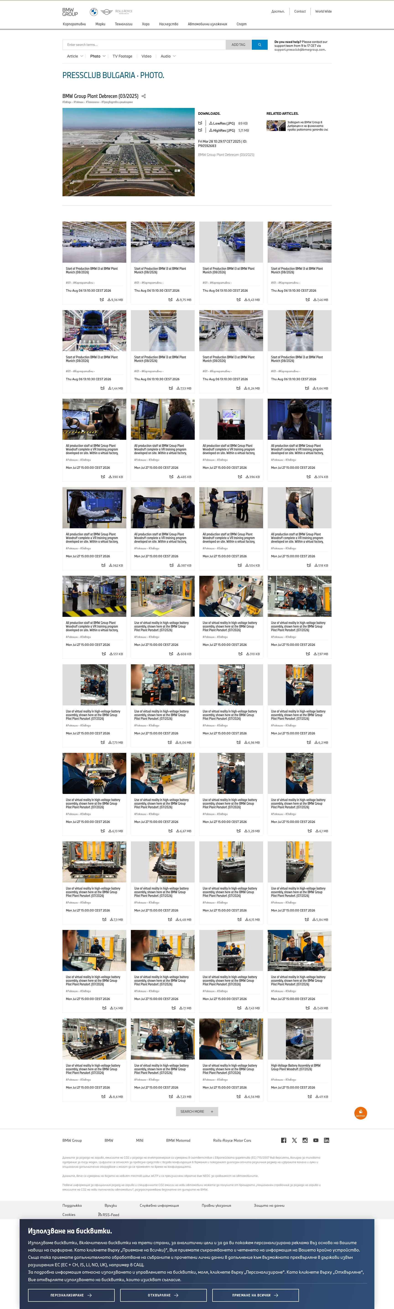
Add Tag (238, 44)
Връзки (111, 1205)
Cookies (68, 1214)
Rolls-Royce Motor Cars (232, 1140)
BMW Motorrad (178, 1140)
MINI (139, 1140)
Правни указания (216, 1205)
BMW (109, 1140)
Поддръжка (72, 1205)
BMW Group (72, 1140)
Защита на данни (269, 1205)
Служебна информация (159, 1205)
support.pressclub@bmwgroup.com (300, 49)
